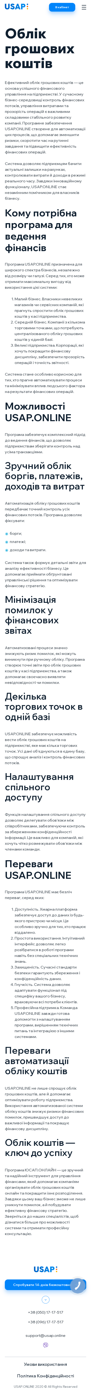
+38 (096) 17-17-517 (46, 1321)
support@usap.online (45, 1335)
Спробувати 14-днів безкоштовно (42, 1285)
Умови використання (45, 1364)
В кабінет (62, 7)
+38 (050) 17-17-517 (45, 1312)
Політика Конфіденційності (45, 1375)
